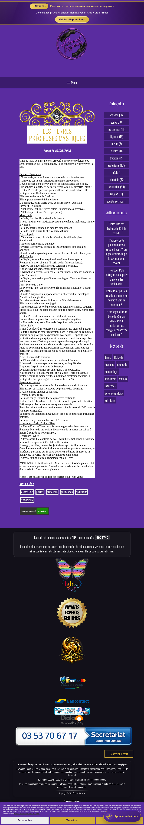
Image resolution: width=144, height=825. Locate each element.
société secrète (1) (116, 201)
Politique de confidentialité (27, 813)
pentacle (123, 379)
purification (67, 492)
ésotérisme (27, 492)
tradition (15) (116, 158)
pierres (40, 492)
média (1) (116, 172)
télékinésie (110, 379)
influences (110, 386)
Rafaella (118, 357)
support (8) (116, 122)
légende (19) (116, 136)
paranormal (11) (117, 129)
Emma (108, 357)
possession (122, 364)
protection (52, 492)
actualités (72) (116, 179)
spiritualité (81, 492)
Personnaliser (25, 820)
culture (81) (117, 151)
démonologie (111, 371)
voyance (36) (116, 115)
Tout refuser (72, 820)
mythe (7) (117, 143)
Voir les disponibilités (72, 19)
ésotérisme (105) (117, 165)
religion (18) (116, 194)
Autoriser (42, 511)
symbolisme (27, 500)
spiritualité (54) (117, 187)
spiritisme (110, 400)
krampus (109, 364)
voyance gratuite (114, 393)
